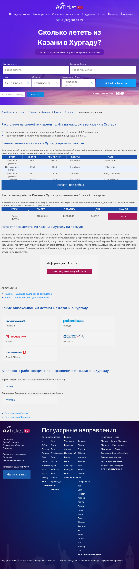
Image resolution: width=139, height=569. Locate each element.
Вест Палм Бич (53, 445)
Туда (5, 77)
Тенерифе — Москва (111, 457)
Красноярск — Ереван (111, 461)
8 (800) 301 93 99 (72, 20)
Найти (123, 216)
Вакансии (7, 448)
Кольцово (68, 445)
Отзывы (114, 14)
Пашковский (70, 453)
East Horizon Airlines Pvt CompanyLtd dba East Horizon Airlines (84, 481)
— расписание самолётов (28, 293)
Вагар (67, 457)
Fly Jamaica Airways (82, 441)
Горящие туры (42, 14)
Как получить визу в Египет (69, 271)
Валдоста (55, 437)
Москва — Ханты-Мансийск (114, 441)
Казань (9, 386)
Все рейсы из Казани (16, 413)
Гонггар (54, 477)
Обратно (36, 77)
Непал (45, 461)
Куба (44, 469)
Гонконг (45, 449)
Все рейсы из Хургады (17, 417)
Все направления (111, 469)
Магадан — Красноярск (112, 445)
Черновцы (69, 441)
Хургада (10, 399)
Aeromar (82, 526)
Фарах (67, 461)
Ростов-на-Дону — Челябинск (115, 453)
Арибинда (56, 482)
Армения (46, 465)
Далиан (68, 449)
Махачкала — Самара (111, 449)
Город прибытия (78, 64)
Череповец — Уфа (110, 437)
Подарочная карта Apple (66, 14)
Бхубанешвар (57, 453)
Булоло (54, 465)
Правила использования (14, 454)
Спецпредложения (21, 14)
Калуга (67, 437)
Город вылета (10, 64)
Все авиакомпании (89, 554)
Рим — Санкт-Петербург (113, 465)
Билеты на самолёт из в (27, 297)
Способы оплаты (11, 442)
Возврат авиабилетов (13, 445)
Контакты (128, 14)
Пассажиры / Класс (71, 77)
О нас (102, 14)
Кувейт (45, 473)
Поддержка (89, 14)
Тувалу (45, 477)
